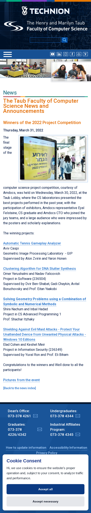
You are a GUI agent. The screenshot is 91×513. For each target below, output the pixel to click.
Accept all (45, 489)
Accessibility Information (68, 448)
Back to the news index (19, 388)
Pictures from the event (21, 380)
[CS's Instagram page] (65, 54)
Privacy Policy (46, 453)
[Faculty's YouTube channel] (52, 54)
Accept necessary (45, 501)
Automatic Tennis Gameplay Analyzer (32, 243)
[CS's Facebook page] (72, 54)
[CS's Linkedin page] (59, 54)
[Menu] (7, 54)
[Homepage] (78, 54)
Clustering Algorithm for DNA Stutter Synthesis (39, 269)
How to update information (26, 448)
